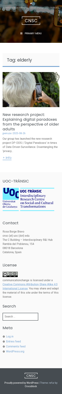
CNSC (31, 21)
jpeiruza (7, 133)
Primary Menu (33, 33)
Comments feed (15, 346)
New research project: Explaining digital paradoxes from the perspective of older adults (31, 122)
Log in (9, 336)
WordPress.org (15, 351)
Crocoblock (31, 386)
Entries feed (13, 341)
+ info (7, 158)
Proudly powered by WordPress (21, 382)
